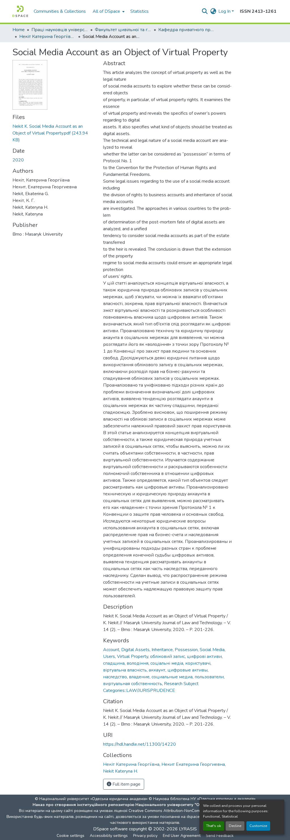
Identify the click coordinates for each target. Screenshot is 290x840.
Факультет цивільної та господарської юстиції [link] (123, 30)
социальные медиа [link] (172, 677)
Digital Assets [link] (135, 650)
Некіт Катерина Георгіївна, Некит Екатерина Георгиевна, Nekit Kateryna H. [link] (47, 36)
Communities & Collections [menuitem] (60, 11)
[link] (54, 133)
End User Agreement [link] (182, 835)
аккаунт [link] (157, 670)
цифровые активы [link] (187, 670)
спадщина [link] (114, 663)
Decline (235, 825)
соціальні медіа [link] (166, 663)
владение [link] (139, 677)
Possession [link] (186, 650)
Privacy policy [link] (145, 835)
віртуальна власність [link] (125, 670)
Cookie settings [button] (70, 835)
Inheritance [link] (162, 650)
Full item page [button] (125, 784)
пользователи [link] (209, 677)
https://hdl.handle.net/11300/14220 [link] (139, 744)
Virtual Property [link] (132, 656)
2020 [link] (18, 160)
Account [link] (111, 650)
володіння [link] (137, 663)
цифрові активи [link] (204, 656)
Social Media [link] (212, 650)
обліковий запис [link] (167, 656)
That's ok (213, 825)
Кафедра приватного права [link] (186, 30)
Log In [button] (225, 11)
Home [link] (18, 30)
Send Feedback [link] (220, 835)
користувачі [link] (197, 663)
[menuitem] (108, 11)
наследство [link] (115, 677)
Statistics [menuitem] (139, 11)
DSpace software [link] (110, 829)
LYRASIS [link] (188, 829)
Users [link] (109, 656)
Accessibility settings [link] (109, 835)
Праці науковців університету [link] (59, 30)
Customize (258, 825)
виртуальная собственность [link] (132, 684)
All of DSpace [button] (106, 11)
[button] (20, 11)
